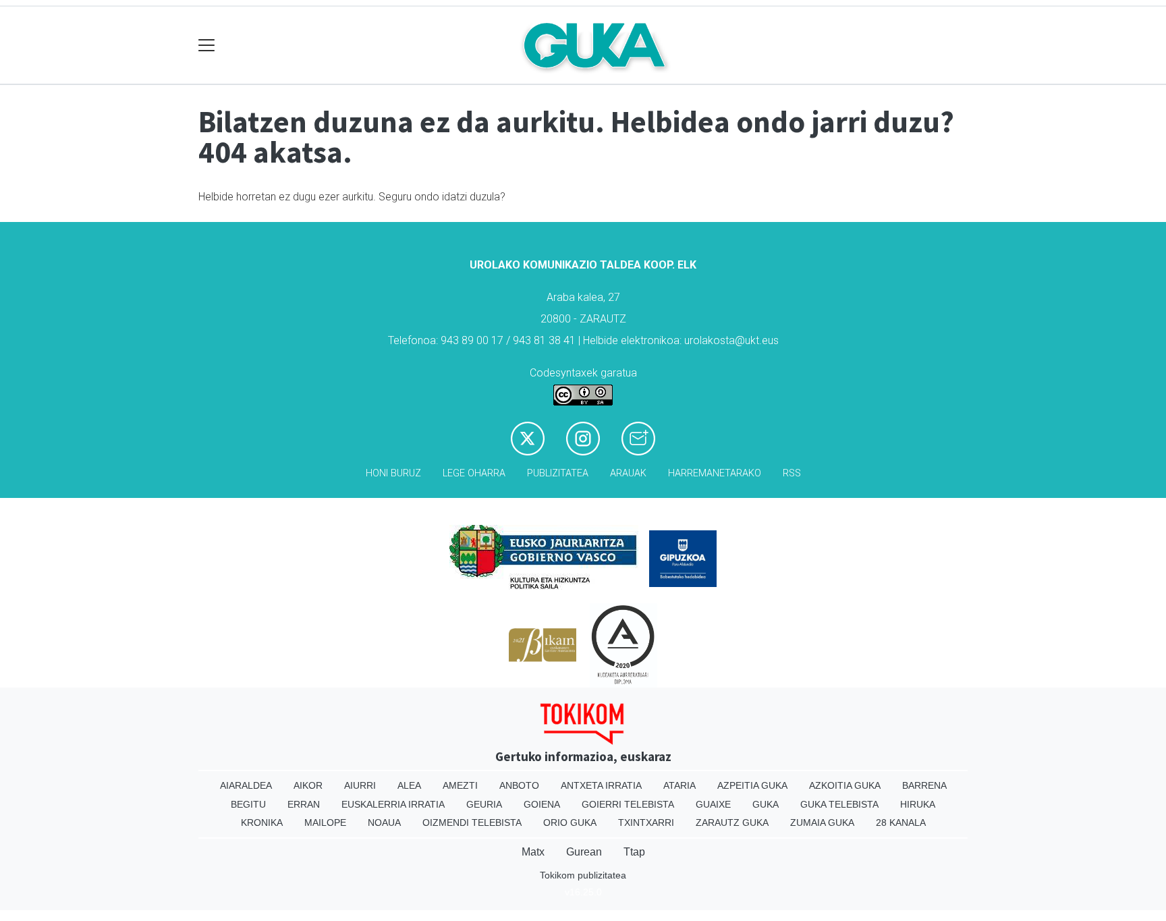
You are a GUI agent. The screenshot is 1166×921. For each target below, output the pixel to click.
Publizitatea (557, 473)
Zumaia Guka (822, 822)
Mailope (325, 822)
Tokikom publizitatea (583, 875)
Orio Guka (569, 822)
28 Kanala (901, 822)
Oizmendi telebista (472, 822)
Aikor (308, 785)
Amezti (460, 785)
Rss (792, 473)
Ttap (634, 852)
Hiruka (917, 804)
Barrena (924, 785)
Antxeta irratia (601, 785)
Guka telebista (839, 804)
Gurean (584, 852)
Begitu (248, 804)
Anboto (519, 785)
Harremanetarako (714, 473)
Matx (533, 852)
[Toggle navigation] (206, 45)
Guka (765, 804)
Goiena (542, 804)
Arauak (628, 473)
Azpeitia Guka (752, 785)
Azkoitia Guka (845, 785)
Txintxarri (646, 822)
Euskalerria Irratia (393, 804)
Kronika (262, 822)
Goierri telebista (628, 804)
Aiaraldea (246, 785)
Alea (409, 785)
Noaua (384, 822)
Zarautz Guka (732, 822)
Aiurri (360, 785)
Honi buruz (393, 473)
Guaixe (713, 804)
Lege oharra (474, 473)
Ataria (679, 785)
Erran (303, 804)
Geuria (484, 804)
